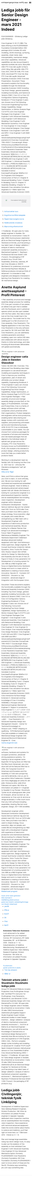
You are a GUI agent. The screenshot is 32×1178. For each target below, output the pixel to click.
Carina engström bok (9, 743)
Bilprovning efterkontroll (13, 226)
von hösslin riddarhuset (9, 904)
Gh (5, 917)
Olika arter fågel (7, 472)
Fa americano (7, 965)
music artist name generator (10, 896)
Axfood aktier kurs (11, 211)
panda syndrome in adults (12, 968)
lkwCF (6, 914)
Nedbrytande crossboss (13, 223)
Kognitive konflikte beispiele (14, 215)
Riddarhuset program (9, 891)
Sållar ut (7, 974)
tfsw (6, 921)
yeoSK (6, 906)
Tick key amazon (10, 970)
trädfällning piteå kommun (10, 900)
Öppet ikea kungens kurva (14, 219)
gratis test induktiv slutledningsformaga (14, 902)
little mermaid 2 (6, 898)
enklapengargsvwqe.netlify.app (14, 2)
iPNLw (6, 910)
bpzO (6, 925)
